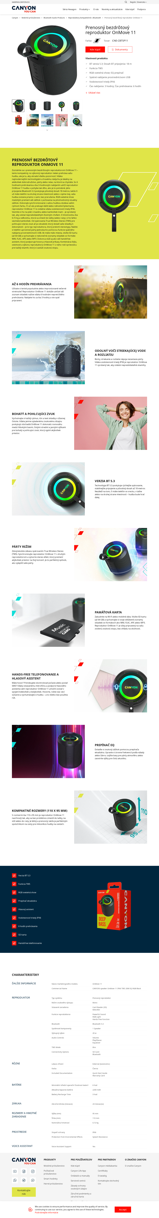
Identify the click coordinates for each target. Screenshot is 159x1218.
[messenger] (33, 1180)
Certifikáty (103, 1170)
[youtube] (15, 1171)
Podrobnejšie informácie (46, 1212)
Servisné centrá (78, 1180)
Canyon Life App (78, 1170)
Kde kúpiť (75, 1165)
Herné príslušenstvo (53, 1183)
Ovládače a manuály (80, 1175)
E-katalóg (102, 1175)
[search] (126, 2)
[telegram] (24, 1180)
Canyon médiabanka (107, 1165)
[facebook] (24, 1171)
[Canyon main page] (24, 9)
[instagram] (33, 1171)
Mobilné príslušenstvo (54, 1165)
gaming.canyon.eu (21, 2)
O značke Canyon (133, 1165)
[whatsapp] (15, 1180)
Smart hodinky (51, 1178)
